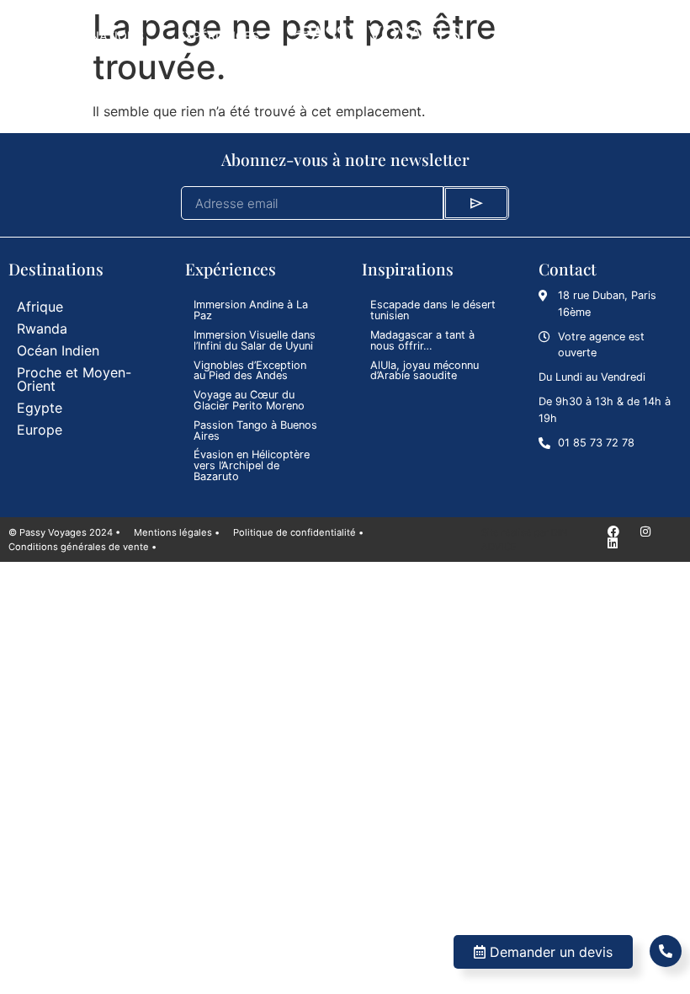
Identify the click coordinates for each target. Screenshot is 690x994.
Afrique (40, 306)
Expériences (218, 36)
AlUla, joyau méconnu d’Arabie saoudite (424, 370)
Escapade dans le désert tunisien (433, 310)
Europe (39, 429)
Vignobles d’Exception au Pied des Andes (250, 370)
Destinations (100, 36)
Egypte (39, 407)
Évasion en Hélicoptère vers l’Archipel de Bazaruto (252, 465)
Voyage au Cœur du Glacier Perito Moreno (249, 400)
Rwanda (42, 328)
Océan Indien (58, 350)
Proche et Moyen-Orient (74, 379)
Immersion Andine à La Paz (251, 310)
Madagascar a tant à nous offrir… (422, 340)
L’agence (605, 36)
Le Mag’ (519, 36)
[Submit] (476, 203)
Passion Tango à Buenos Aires (255, 430)
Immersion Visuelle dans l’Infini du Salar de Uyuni (255, 340)
